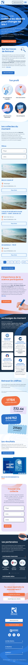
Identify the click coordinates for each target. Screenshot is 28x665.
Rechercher (7, 526)
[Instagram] (14, 634)
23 (23, 262)
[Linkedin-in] (9, 634)
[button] (14, 598)
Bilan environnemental (10, 477)
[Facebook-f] (18, 634)
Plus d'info (14, 190)
